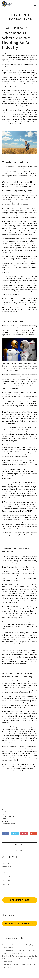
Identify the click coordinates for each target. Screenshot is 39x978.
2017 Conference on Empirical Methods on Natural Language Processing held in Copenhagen (19, 377)
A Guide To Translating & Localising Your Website (20, 956)
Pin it (33, 833)
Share (6, 833)
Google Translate (9, 95)
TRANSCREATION (7, 880)
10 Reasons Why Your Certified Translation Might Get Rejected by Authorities (20, 952)
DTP (3, 873)
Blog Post (4, 816)
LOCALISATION (7, 876)
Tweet (15, 833)
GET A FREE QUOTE (19, 900)
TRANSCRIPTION (7, 884)
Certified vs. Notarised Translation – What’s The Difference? (19, 966)
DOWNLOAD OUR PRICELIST (19, 923)
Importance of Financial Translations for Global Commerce (19, 960)
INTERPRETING (7, 867)
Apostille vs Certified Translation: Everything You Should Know (20, 946)
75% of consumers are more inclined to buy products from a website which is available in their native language (19, 202)
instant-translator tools (21, 82)
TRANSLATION (6, 863)
